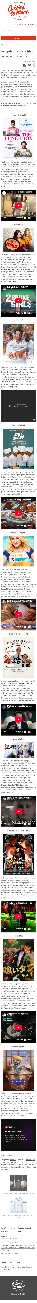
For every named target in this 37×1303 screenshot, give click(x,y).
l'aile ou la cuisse (28, 1165)
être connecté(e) (15, 1267)
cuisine (22, 1162)
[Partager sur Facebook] (24, 66)
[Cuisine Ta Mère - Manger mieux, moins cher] (18, 10)
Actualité (13, 1160)
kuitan (19, 1165)
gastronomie (5, 1165)
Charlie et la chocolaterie (10, 1162)
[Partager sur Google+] (34, 66)
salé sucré (12, 1167)
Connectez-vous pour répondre (10, 1253)
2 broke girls (30, 1160)
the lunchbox (26, 1167)
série (19, 1167)
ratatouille (4, 1167)
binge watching (8, 82)
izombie (13, 1165)
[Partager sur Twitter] (29, 66)
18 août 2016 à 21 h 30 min (9, 1238)
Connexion (32, 24)
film (27, 1162)
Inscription (22, 24)
